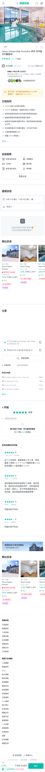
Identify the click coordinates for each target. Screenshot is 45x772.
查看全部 (22, 176)
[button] (22, 92)
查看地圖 (25, 358)
